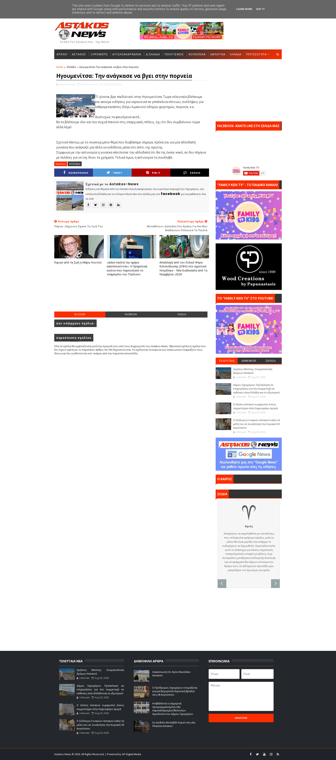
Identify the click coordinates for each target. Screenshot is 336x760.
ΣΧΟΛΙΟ (195, 173)
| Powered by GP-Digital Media (123, 754)
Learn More (244, 9)
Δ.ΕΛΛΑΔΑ (153, 54)
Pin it (156, 173)
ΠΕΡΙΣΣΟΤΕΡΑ (256, 54)
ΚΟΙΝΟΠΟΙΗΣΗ (78, 173)
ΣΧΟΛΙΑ (271, 361)
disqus (182, 314)
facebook (131, 314)
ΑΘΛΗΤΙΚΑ (217, 54)
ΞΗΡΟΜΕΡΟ (99, 54)
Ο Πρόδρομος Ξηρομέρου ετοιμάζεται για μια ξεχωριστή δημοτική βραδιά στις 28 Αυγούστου (174, 691)
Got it (260, 9)
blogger (79, 314)
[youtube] (264, 754)
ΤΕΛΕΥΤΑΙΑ (226, 361)
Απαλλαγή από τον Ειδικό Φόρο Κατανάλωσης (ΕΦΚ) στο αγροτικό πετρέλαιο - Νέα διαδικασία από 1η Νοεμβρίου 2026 (183, 268)
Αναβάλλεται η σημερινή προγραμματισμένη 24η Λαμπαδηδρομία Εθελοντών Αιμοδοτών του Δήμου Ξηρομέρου (172, 709)
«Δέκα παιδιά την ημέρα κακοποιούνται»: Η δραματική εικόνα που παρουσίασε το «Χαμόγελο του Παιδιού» (127, 268)
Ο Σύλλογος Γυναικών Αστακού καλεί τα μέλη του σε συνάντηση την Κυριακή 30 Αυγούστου (256, 423)
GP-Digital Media (210, 754)
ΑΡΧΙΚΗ (62, 54)
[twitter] (257, 754)
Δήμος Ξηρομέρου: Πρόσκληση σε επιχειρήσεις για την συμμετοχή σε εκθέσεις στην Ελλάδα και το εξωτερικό (256, 388)
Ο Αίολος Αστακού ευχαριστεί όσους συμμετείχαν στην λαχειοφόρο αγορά (255, 406)
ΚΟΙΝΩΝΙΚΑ (197, 54)
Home (59, 67)
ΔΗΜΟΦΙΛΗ (248, 361)
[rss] (278, 754)
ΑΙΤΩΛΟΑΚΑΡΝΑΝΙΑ (126, 54)
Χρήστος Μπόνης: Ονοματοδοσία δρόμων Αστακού (252, 371)
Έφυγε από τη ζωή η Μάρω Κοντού (78, 262)
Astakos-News (63, 754)
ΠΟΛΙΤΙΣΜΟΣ (174, 54)
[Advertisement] (131, 297)
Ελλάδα (71, 67)
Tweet (117, 173)
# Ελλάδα (74, 164)
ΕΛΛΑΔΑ (235, 54)
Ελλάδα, (117, 84)
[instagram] (271, 754)
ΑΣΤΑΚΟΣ (79, 54)
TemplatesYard (170, 754)
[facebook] (251, 754)
